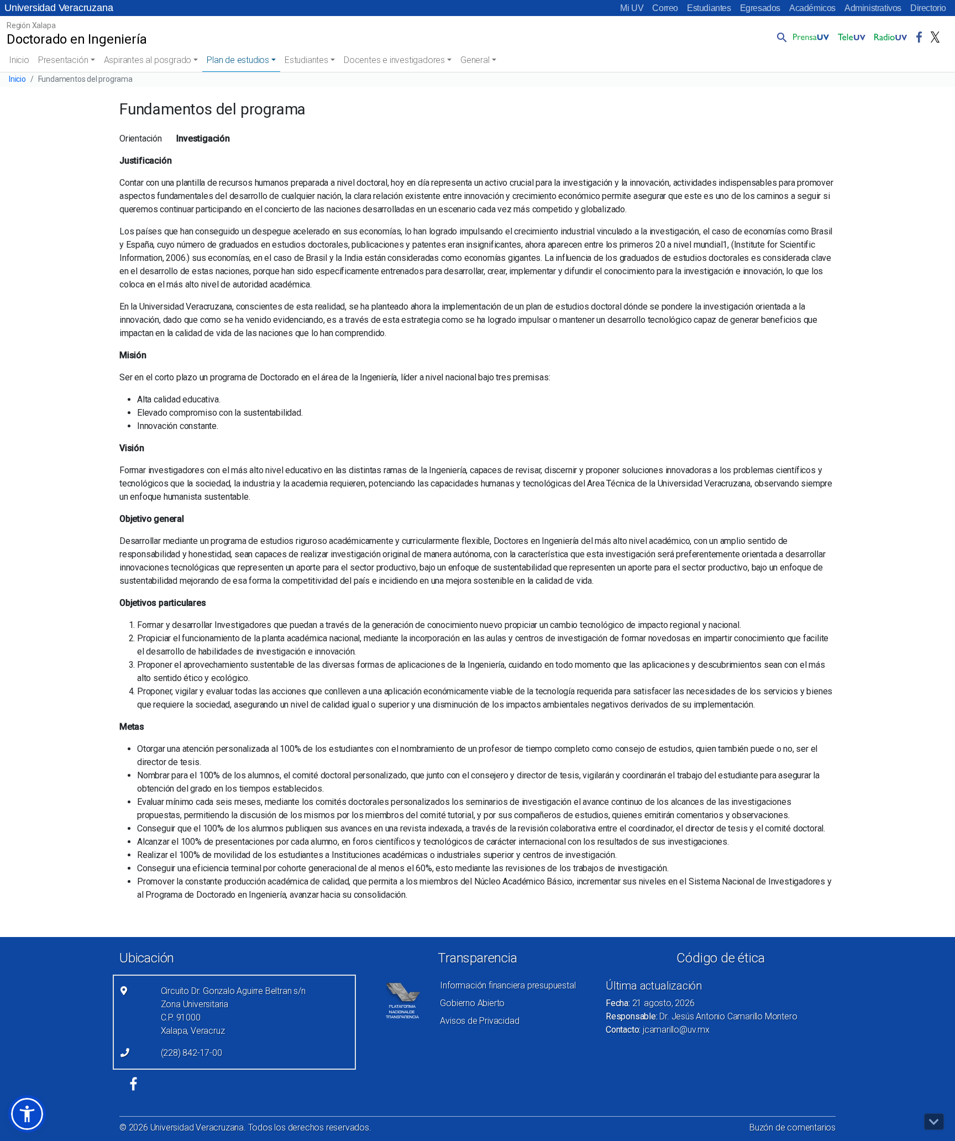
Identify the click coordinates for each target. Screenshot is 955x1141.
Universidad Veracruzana (58, 7)
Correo (665, 8)
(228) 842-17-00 (191, 1053)
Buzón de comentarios (792, 1127)
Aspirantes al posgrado (148, 60)
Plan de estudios (238, 60)
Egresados (760, 8)
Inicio (19, 60)
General (475, 60)
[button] (780, 37)
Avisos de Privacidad (479, 1021)
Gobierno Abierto (472, 1003)
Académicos (812, 8)
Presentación (63, 60)
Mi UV (631, 8)
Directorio (928, 8)
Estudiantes (709, 8)
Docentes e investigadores (394, 60)
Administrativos (872, 8)
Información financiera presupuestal (507, 985)
